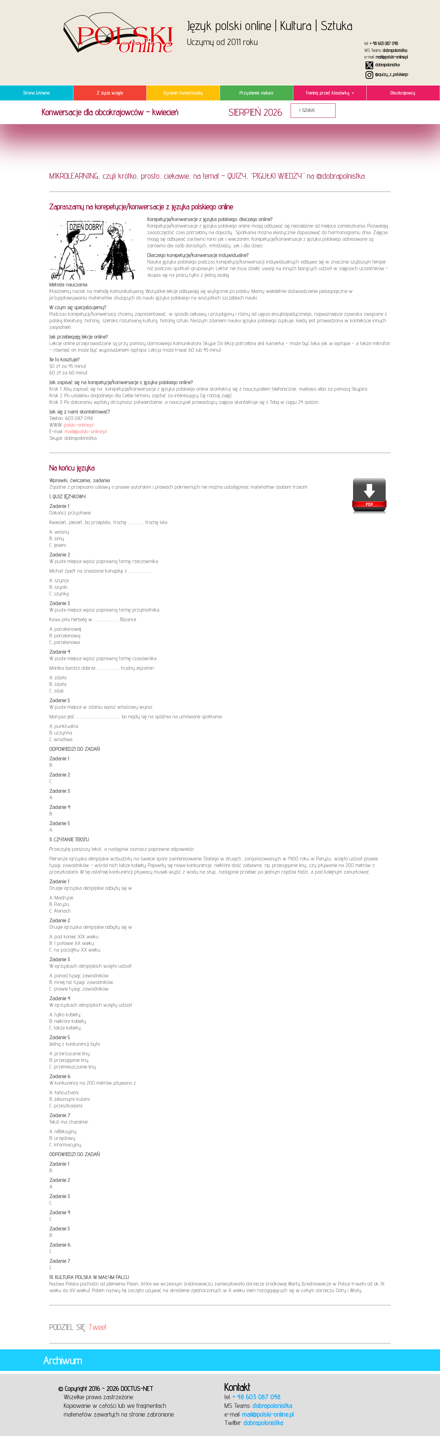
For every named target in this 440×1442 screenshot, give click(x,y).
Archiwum (62, 1360)
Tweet (98, 1327)
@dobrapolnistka (340, 175)
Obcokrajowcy (403, 92)
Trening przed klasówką (328, 92)
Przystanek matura (256, 92)
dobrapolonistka (395, 50)
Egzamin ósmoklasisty (183, 92)
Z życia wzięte (110, 92)
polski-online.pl (78, 425)
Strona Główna (36, 92)
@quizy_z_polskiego (391, 74)
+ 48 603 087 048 (384, 43)
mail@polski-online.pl (392, 56)
